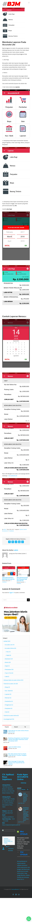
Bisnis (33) (8, 662)
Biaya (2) (7, 687)
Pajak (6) (8, 655)
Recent (16, 726)
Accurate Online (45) (10, 648)
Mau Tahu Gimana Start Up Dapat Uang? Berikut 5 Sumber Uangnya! (17, 754)
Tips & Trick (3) (9, 673)
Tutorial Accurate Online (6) (11, 715)
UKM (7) (7, 676)
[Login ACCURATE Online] (5, 747)
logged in (11, 592)
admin (4, 529)
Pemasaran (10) (9, 669)
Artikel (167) (7, 641)
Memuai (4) (8, 698)
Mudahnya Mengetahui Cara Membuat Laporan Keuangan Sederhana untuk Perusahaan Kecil (18, 739)
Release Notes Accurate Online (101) (13, 680)
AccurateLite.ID (13, 475)
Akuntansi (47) (9, 659)
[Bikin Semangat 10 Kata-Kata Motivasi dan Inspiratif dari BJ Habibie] (5, 761)
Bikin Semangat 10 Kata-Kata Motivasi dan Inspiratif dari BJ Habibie (16, 763)
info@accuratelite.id (7, 817)
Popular (7, 726)
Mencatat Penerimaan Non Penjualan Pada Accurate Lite (22, 579)
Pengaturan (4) (9, 705)
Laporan (21, 529)
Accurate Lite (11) (9, 644)
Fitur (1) (8, 651)
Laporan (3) (8, 694)
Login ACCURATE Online (14, 747)
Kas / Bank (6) (9, 690)
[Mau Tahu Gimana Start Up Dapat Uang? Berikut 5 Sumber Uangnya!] (5, 754)
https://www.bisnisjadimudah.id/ (11, 825)
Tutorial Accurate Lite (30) (11, 683)
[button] (3, 575)
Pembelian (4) (9, 701)
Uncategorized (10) (9, 719)
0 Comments (11, 531)
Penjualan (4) (8, 708)
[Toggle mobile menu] (29, 2)
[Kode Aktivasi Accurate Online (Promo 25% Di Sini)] (5, 731)
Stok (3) (7, 712)
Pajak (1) (7, 666)
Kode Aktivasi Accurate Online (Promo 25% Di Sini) (18, 731)
